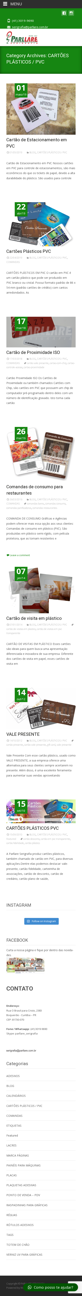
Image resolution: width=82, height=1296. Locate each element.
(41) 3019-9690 (23, 21)
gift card (51, 744)
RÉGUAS (11, 1215)
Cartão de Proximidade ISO (33, 352)
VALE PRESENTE (23, 734)
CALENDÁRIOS (16, 1096)
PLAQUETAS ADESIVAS (21, 1185)
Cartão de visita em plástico (34, 618)
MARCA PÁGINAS (17, 1155)
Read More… (15, 185)
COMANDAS (13, 262)
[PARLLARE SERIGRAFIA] (19, 37)
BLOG (32, 152)
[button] (50, 1287)
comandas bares (35, 503)
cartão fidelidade (15, 843)
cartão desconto (31, 839)
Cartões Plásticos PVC (28, 251)
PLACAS (11, 1175)
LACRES (11, 1145)
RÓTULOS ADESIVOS (20, 1225)
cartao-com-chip (58, 363)
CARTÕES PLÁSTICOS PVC (32, 828)
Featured (11, 839)
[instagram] (71, 15)
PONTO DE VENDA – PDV (23, 1195)
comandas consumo (55, 503)
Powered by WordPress (20, 1287)
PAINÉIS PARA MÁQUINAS (23, 1165)
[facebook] (64, 15)
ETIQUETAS (13, 1125)
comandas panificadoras (18, 508)
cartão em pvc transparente (55, 839)
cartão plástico (32, 843)
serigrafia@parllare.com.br (30, 27)
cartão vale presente (38, 363)
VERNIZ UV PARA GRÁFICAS (24, 1254)
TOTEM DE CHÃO (17, 1245)
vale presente (64, 744)
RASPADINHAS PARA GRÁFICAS (27, 1205)
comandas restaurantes (44, 508)
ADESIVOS (13, 1076)
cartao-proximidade (34, 367)
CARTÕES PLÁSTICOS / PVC (52, 152)
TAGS (10, 1235)
